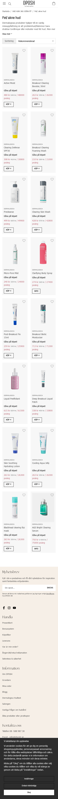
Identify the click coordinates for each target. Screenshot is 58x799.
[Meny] (4, 3)
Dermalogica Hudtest (11, 698)
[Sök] (9, 3)
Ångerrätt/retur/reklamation (14, 652)
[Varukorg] (53, 3)
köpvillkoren (50, 593)
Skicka (50, 587)
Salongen (6, 704)
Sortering (9, 40)
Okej (29, 792)
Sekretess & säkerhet (11, 658)
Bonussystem (8, 629)
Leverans (6, 640)
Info (36, 291)
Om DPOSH (7, 674)
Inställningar (29, 778)
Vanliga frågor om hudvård (14, 710)
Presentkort (7, 623)
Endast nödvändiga (29, 785)
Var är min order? (10, 646)
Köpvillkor (6, 634)
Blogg (4, 692)
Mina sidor (6, 686)
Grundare (6, 680)
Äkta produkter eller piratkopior (16, 716)
